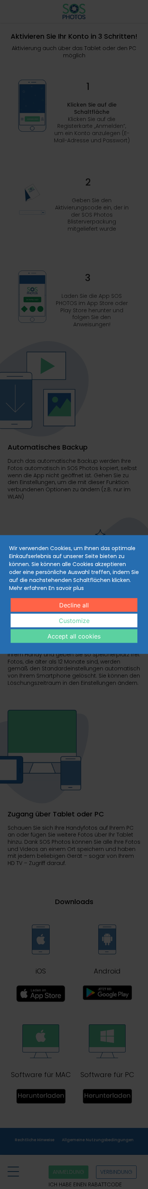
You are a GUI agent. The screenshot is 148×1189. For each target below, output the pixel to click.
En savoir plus (66, 588)
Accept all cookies (74, 636)
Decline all (74, 605)
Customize (74, 620)
